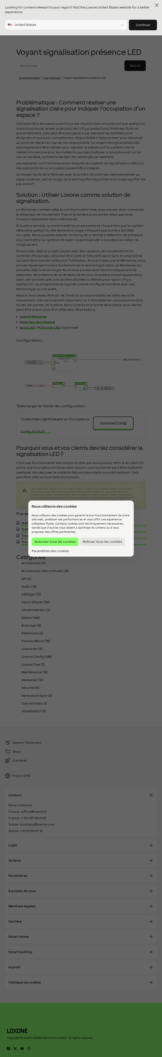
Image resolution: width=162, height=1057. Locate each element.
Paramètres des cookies (50, 551)
